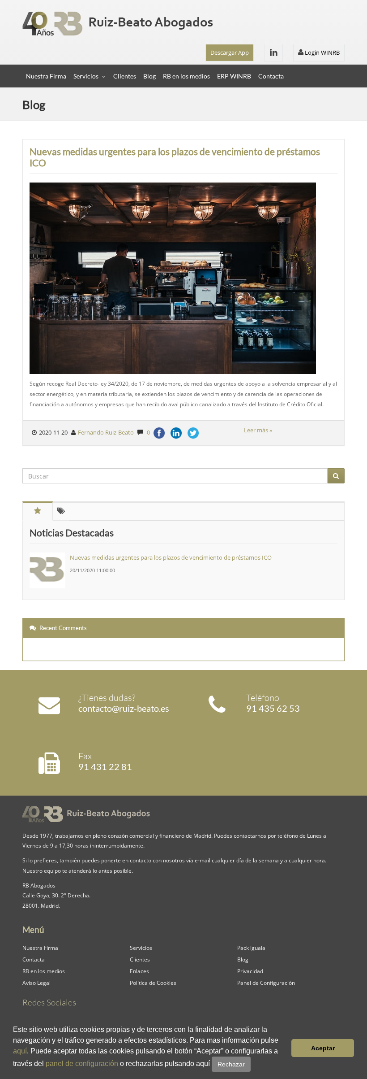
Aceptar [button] (323, 1048)
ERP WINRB (234, 76)
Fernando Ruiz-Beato (106, 432)
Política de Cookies (153, 982)
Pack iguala (251, 947)
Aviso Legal (36, 982)
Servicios (85, 76)
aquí (20, 1051)
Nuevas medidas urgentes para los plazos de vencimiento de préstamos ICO (175, 157)
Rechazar (231, 1064)
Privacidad (250, 971)
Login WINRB (321, 52)
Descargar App (229, 52)
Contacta (271, 76)
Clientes (124, 76)
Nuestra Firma (46, 76)
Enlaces (139, 971)
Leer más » (258, 430)
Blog (149, 76)
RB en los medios (186, 76)
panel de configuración (82, 1063)
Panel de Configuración (266, 982)
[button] (253, 1064)
